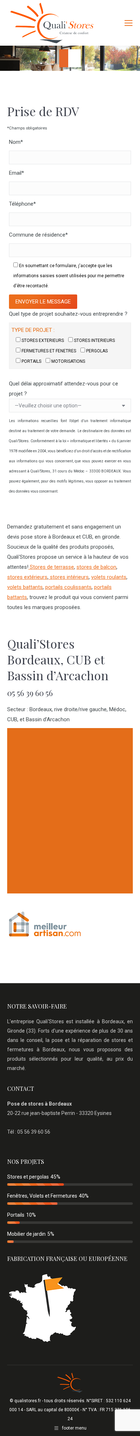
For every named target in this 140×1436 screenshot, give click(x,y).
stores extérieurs (27, 577)
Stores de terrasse (51, 567)
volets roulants (108, 577)
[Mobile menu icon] (128, 23)
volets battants (25, 587)
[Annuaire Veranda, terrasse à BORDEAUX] (45, 936)
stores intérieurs (68, 577)
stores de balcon (96, 567)
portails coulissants (68, 587)
